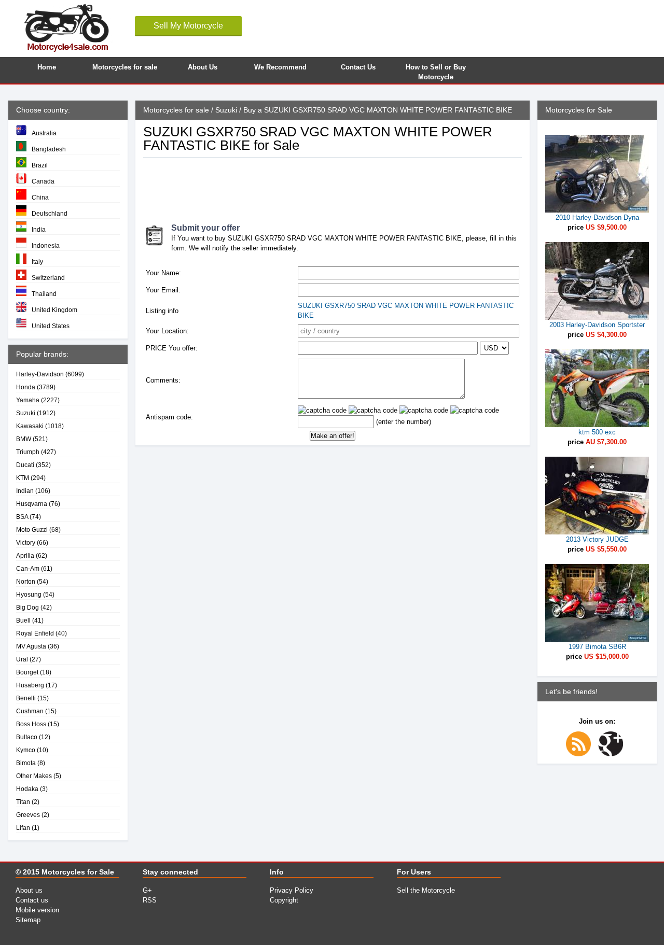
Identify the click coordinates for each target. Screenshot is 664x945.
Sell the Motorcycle (426, 890)
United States (51, 325)
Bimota (26, 762)
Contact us (32, 900)
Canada (43, 181)
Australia (44, 133)
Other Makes (34, 775)
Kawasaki (30, 425)
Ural (22, 659)
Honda (25, 387)
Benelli (26, 698)
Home (46, 67)
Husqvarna (31, 503)
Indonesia (46, 245)
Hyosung (29, 594)
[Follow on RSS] (581, 754)
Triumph (27, 451)
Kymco (25, 749)
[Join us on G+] (613, 754)
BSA (22, 516)
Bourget (27, 672)
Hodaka (27, 788)
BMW (23, 438)
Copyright (284, 900)
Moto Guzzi (32, 529)
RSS (150, 900)
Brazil (40, 165)
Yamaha (27, 400)
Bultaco (26, 737)
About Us (202, 67)
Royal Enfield (35, 633)
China (40, 197)
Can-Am (27, 568)
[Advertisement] (332, 186)
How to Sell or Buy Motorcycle (436, 70)
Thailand (44, 293)
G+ (147, 890)
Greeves (28, 814)
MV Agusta (31, 646)
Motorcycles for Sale (78, 872)
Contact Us (358, 67)
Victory (25, 542)
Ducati (25, 464)
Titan (23, 801)
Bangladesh (49, 149)
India (39, 229)
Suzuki (25, 413)
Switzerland (48, 277)
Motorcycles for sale (124, 67)
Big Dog (27, 607)
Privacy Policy (291, 890)
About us (29, 890)
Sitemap (28, 920)
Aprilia (25, 555)
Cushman (30, 711)
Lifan (23, 827)
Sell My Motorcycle (188, 25)
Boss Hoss (31, 724)
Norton (25, 581)
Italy (37, 261)
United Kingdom (54, 309)
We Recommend (280, 67)
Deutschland (49, 213)
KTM (22, 477)
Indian (25, 490)
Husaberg (30, 685)
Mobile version (37, 910)
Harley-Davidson (40, 374)
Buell (23, 620)
